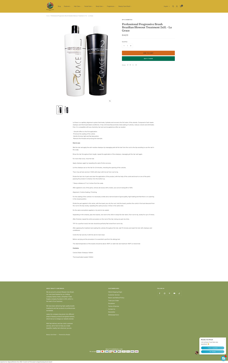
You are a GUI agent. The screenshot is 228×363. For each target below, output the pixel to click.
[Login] (177, 6)
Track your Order (113, 300)
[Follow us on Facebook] (159, 293)
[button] (223, 358)
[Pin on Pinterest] (130, 65)
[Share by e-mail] (136, 65)
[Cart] (181, 6)
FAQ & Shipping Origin (115, 292)
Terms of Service (113, 306)
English (166, 6)
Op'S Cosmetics (127, 19)
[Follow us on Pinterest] (169, 293)
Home (48, 15)
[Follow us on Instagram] (164, 293)
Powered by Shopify (64, 334)
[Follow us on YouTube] (174, 293)
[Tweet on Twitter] (133, 65)
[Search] (173, 6)
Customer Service (114, 295)
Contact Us (111, 309)
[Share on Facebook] (127, 65)
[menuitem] (59, 6)
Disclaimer (111, 303)
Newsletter (111, 312)
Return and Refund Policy (116, 298)
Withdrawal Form (113, 315)
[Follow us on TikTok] (179, 293)
